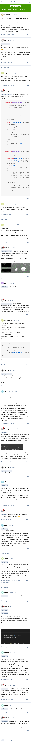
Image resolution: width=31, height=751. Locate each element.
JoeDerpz (5, 596)
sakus (4, 432)
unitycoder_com (7, 94)
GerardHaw (6, 44)
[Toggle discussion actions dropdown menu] (29, 2)
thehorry (5, 613)
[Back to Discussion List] (1, 2)
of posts (15, 2)
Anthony (5, 286)
